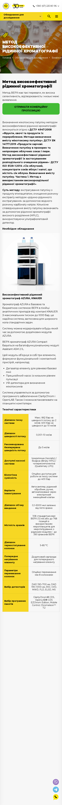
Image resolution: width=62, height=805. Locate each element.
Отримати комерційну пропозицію (31, 108)
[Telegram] (56, 790)
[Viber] (56, 782)
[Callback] (56, 797)
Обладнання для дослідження (14, 16)
